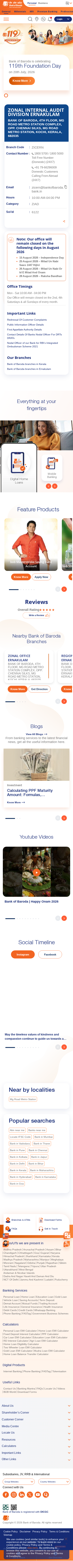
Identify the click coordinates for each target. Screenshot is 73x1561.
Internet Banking (12, 1371)
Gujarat (45, 1253)
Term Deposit (47, 1300)
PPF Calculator (50, 1334)
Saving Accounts (28, 1300)
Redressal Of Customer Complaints (27, 319)
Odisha (31, 1263)
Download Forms (27, 1392)
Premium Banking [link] (47, 11)
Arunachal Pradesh (34, 1249)
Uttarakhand (10, 1269)
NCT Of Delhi (11, 1279)
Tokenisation (59, 1371)
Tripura (35, 1266)
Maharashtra (31, 1259)
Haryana (55, 1253)
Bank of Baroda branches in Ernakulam (29, 369)
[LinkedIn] (22, 1495)
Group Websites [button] (12, 1482)
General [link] (6, 11)
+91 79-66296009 (45, 167)
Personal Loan (11, 1297)
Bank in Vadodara (20, 1143)
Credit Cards (25, 1310)
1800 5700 (41, 153)
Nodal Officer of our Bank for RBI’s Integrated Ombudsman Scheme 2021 (32, 345)
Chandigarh (10, 1253)
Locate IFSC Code (20, 1136)
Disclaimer (25, 1531)
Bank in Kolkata (18, 1157)
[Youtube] (38, 1495)
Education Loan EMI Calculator (50, 1337)
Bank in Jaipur (39, 1157)
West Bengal (26, 1269)
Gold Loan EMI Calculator (18, 1351)
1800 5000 (56, 153)
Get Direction (39, 689)
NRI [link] (32, 11)
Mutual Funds (30, 1303)
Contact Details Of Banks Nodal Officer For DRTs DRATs (34, 336)
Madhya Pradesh (13, 1259)
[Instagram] (14, 1495)
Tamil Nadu (10, 1266)
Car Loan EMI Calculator (17, 1337)
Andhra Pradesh (12, 1249)
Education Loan (45, 1297)
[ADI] (6, 1244)
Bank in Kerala (18, 1170)
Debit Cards (10, 1310)
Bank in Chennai (38, 1150)
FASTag (26, 1313)
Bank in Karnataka (45, 1177)
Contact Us (9, 1388)
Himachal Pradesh (14, 1256)
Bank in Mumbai (44, 1136)
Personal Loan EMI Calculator (20, 1331)
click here (32, 1547)
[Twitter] (30, 1495)
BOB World (10, 1392)
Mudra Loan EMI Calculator (49, 1351)
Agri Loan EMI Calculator (44, 1341)
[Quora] (46, 1495)
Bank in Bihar (36, 1163)
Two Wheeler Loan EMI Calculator (23, 1347)
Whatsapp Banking (44, 1310)
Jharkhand (32, 1256)
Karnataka (45, 1256)
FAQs (40, 1388)
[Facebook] (6, 1495)
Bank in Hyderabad (20, 1177)
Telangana (23, 1266)
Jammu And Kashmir (31, 1279)
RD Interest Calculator (16, 1341)
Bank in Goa (17, 1183)
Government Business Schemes (50, 1313)
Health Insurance (53, 1307)
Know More (20, 80)
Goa (36, 1253)
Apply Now (41, 576)
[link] (37, 19)
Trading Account (48, 1303)
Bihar (58, 1249)
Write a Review (36, 615)
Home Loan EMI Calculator (53, 1331)
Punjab (41, 1263)
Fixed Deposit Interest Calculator (22, 1334)
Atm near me (17, 1130)
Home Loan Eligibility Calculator (21, 1344)
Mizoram (8, 1263)
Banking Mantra (26, 1388)
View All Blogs (34, 734)
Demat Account (12, 1303)
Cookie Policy (11, 1531)
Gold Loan (61, 1297)
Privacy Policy (39, 1531)
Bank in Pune (17, 1150)
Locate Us (50, 1388)
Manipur (44, 1259)
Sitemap (8, 1535)
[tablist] (36, 1316)
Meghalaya (57, 1259)
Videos (61, 1388)
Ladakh (49, 1279)
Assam (50, 1249)
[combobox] (67, 1235)
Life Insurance (11, 1307)
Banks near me (36, 1130)
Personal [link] (31, 3)
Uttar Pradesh (48, 1266)
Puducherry (61, 1279)
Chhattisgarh (25, 1253)
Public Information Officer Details (25, 324)
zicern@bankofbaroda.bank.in (48, 189)
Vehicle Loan (11, 1300)
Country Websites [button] (48, 1482)
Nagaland (20, 1263)
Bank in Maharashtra (42, 1170)
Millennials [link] (20, 11)
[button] (30, 19)
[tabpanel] (36, 61)
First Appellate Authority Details (24, 329)
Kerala (56, 1256)
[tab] (36, 1243)
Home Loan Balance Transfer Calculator (26, 1354)
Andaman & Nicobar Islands (19, 1273)
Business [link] (43, 3)
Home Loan (27, 1297)
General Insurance (31, 1307)
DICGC (44, 1511)
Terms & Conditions (59, 1531)
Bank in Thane (42, 1143)
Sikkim (62, 1263)
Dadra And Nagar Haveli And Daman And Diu (29, 1276)
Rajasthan (52, 1263)
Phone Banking (12, 1313)
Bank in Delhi (17, 1163)
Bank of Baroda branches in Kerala (26, 364)
